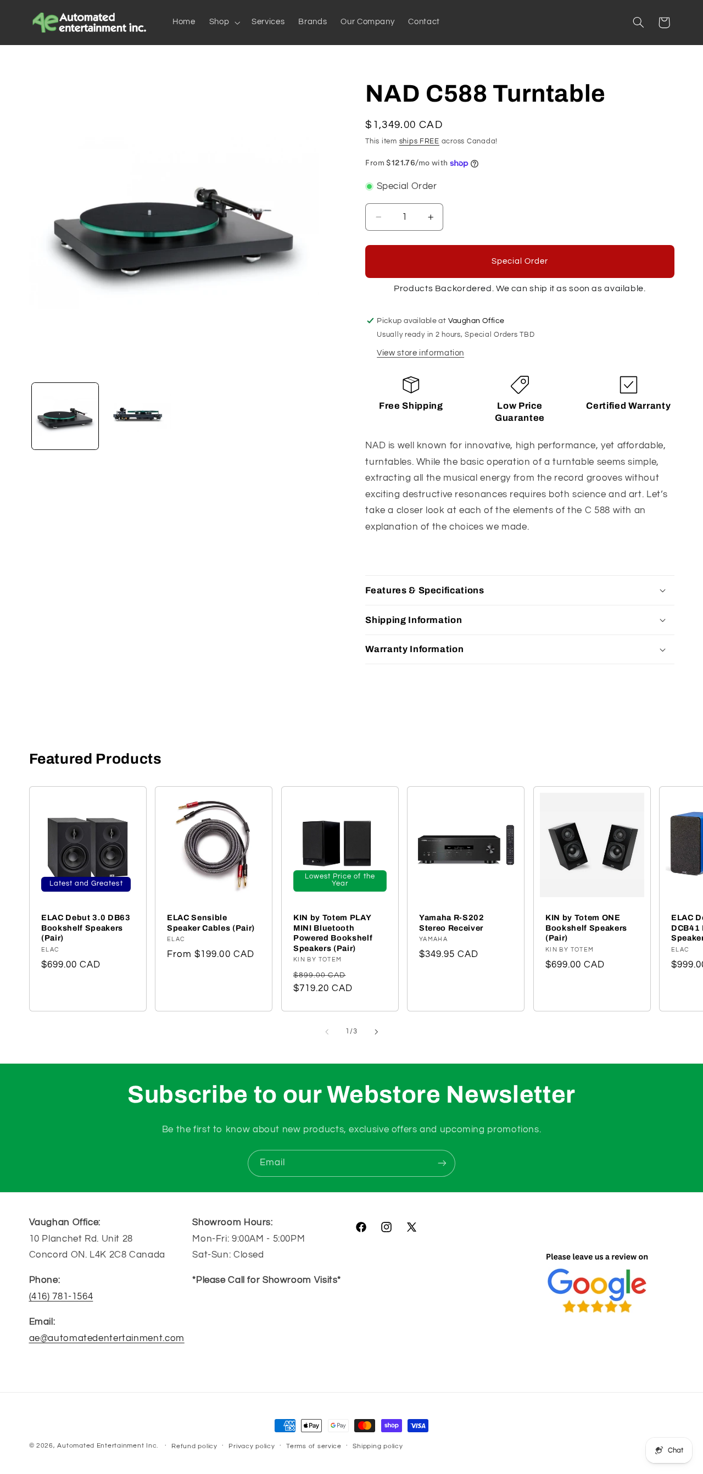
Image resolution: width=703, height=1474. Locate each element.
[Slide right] (376, 1032)
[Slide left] (327, 1032)
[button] (223, 22)
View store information (420, 353)
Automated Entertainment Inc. (107, 1446)
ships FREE (419, 141)
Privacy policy (251, 1446)
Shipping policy (378, 1446)
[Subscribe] (442, 1163)
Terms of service (314, 1446)
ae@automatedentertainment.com (107, 1338)
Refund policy (194, 1446)
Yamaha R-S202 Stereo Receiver (451, 922)
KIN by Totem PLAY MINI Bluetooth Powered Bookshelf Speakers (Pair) (332, 932)
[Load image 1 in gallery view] (65, 416)
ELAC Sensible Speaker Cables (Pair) (211, 922)
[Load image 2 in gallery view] (137, 416)
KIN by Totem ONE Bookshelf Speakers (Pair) (586, 927)
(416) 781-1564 (61, 1296)
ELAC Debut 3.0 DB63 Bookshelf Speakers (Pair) (86, 927)
